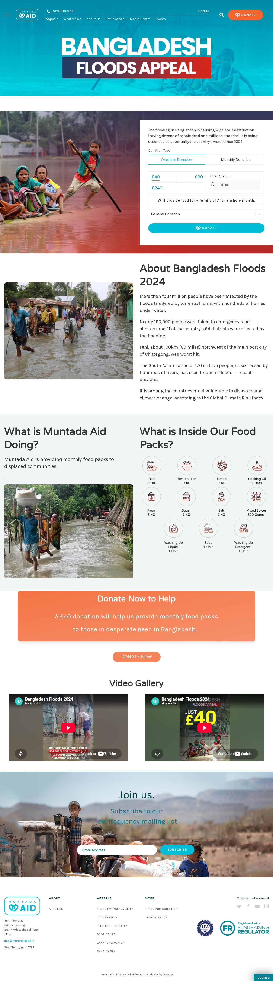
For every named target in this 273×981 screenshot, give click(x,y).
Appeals (52, 19)
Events (160, 19)
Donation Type (159, 150)
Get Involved (115, 19)
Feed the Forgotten (112, 925)
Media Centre (140, 19)
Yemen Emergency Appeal (116, 909)
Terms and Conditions (162, 909)
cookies (263, 977)
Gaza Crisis (106, 951)
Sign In (203, 11)
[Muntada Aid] (27, 15)
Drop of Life (106, 934)
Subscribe (177, 849)
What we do (72, 19)
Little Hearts (107, 917)
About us (56, 909)
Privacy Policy (156, 917)
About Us (93, 19)
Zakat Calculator (111, 942)
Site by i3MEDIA (163, 974)
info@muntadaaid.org (19, 941)
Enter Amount (220, 176)
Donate (248, 15)
